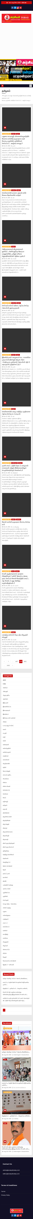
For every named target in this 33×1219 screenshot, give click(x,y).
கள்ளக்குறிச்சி (7, 748)
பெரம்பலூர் (5, 900)
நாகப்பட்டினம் (6, 874)
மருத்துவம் (5, 919)
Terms (3, 1191)
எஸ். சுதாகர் (15, 585)
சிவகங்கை (6, 779)
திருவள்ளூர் (6, 836)
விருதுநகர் (5, 942)
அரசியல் (5, 688)
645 (8, 665)
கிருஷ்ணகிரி (6, 763)
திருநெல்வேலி (6, 820)
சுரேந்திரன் (15, 473)
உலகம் (4, 729)
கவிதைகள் (6, 745)
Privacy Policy (5, 1195)
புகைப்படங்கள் (6, 889)
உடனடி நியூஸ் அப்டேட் (6, 133)
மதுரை (18, 133)
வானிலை (5, 938)
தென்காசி (18, 519)
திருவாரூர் (5, 839)
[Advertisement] (16, 41)
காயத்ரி (14, 258)
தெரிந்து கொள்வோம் (8, 855)
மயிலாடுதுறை (6, 915)
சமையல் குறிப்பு (7, 775)
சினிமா (5, 782)
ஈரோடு (4, 722)
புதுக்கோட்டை (6, 892)
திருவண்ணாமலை (8, 832)
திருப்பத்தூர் (6, 824)
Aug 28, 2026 (7, 1055)
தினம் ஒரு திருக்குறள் (9, 843)
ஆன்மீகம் (5, 699)
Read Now (16, 70)
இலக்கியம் (6, 714)
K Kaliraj (15, 1118)
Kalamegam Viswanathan (21, 1055)
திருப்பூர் (5, 828)
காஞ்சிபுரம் (5, 756)
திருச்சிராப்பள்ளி (7, 817)
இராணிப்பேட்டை (7, 707)
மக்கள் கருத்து (7, 908)
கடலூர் (5, 733)
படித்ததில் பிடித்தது (8, 885)
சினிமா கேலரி (6, 786)
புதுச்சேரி (5, 896)
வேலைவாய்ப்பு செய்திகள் (9, 961)
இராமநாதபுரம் (6, 710)
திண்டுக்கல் (6, 813)
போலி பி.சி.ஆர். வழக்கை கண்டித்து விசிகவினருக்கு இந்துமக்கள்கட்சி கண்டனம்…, (16, 1148)
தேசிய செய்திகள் (7, 866)
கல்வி (4, 741)
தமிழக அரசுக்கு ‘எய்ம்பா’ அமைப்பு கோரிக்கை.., (15, 978)
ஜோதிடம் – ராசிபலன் (8, 965)
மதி (13, 197)
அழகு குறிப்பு (6, 695)
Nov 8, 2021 (7, 146)
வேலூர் (5, 957)
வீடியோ (5, 953)
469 (25, 661)
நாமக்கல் (5, 877)
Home (4, 93)
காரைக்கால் (6, 760)
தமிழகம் (13, 133)
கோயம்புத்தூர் (6, 771)
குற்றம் (4, 767)
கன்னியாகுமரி (14, 463)
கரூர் (4, 737)
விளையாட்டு (6, 949)
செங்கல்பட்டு (6, 790)
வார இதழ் (5, 934)
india (4, 684)
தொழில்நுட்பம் (6, 862)
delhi (4, 680)
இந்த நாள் (5, 703)
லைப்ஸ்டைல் (6, 927)
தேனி (4, 870)
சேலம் (13, 571)
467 (16, 661)
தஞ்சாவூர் (5, 801)
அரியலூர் (5, 691)
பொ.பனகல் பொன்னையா (19, 1087)
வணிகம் (5, 930)
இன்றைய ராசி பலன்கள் (9, 718)
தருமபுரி (5, 809)
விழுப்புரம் (5, 946)
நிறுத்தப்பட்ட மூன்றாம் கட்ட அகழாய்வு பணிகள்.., (15, 988)
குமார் (13, 146)
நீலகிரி (4, 881)
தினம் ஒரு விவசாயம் (8, 847)
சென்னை (13, 190)
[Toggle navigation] (30, 85)
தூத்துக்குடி (6, 851)
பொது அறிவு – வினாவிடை (10, 904)
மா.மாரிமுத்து (15, 527)
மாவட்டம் (5, 923)
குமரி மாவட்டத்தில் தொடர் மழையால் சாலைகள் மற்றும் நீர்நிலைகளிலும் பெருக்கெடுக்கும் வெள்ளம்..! (15, 468)
